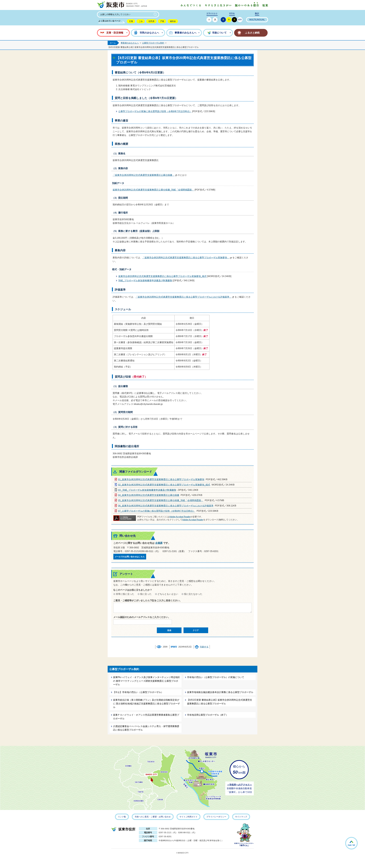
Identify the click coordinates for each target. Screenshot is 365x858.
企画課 (159, 543)
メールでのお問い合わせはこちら (130, 556)
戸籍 (162, 21)
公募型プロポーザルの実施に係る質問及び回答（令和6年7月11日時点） (155, 111)
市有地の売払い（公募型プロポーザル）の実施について (215, 677)
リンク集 (122, 817)
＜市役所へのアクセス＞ (239, 784)
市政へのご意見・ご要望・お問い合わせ (153, 817)
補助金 (173, 21)
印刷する (204, 647)
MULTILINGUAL (257, 20)
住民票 (151, 21)
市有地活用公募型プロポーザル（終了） (207, 715)
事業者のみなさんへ (130, 43)
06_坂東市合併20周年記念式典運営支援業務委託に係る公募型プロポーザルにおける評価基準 (165, 505)
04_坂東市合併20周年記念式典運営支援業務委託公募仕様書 (148, 495)
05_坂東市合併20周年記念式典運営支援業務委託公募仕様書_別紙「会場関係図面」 (160, 500)
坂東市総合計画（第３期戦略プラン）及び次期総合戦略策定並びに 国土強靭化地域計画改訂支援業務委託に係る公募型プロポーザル (146, 704)
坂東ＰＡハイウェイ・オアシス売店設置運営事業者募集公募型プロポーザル (146, 717)
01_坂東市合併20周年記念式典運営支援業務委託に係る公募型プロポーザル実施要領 (161, 479)
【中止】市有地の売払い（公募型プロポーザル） (138, 692)
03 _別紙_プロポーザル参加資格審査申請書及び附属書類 (147, 490)
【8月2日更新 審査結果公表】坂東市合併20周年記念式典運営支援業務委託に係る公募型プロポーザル (219, 702)
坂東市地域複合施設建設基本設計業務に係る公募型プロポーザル (220, 692)
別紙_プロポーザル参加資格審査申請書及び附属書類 (145, 280)
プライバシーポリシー (216, 817)
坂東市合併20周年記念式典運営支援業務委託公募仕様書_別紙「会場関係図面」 (153, 190)
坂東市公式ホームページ (122, 5)
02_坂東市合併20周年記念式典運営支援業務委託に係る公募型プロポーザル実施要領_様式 (164, 485)
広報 (131, 21)
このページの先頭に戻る (357, 839)
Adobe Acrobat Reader (179, 517)
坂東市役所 (126, 829)
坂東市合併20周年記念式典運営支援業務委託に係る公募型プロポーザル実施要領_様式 (162, 276)
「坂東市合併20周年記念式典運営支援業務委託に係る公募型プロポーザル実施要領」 (185, 257)
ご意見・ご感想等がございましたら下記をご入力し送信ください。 (147, 600)
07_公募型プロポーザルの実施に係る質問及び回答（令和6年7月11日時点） (156, 511)
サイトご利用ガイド (188, 817)
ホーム (113, 43)
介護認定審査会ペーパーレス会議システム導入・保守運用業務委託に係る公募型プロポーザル (146, 728)
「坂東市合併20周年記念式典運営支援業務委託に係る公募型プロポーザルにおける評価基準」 (183, 297)
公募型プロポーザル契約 (153, 43)
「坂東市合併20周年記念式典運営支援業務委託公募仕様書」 (144, 175)
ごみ (141, 21)
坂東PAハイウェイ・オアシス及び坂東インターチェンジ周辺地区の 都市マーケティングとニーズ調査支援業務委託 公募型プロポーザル (146, 681)
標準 (240, 20)
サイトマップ (241, 817)
